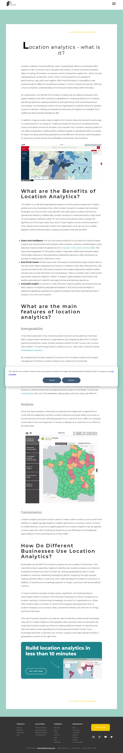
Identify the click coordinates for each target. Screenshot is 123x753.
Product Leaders (40, 728)
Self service (20, 732)
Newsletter (57, 742)
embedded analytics (32, 350)
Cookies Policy (76, 748)
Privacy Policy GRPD (89, 748)
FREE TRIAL (100, 727)
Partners (75, 735)
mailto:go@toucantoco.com (46, 748)
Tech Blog (76, 730)
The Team (57, 728)
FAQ (55, 740)
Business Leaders (41, 730)
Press (55, 737)
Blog (74, 728)
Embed (19, 728)
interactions (27, 393)
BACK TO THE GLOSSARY (84, 32)
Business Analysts (41, 732)
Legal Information (63, 748)
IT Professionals (40, 735)
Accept (52, 380)
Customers (76, 732)
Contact (56, 735)
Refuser (71, 380)
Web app (20, 730)
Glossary (75, 737)
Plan (18, 735)
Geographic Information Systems (75, 247)
